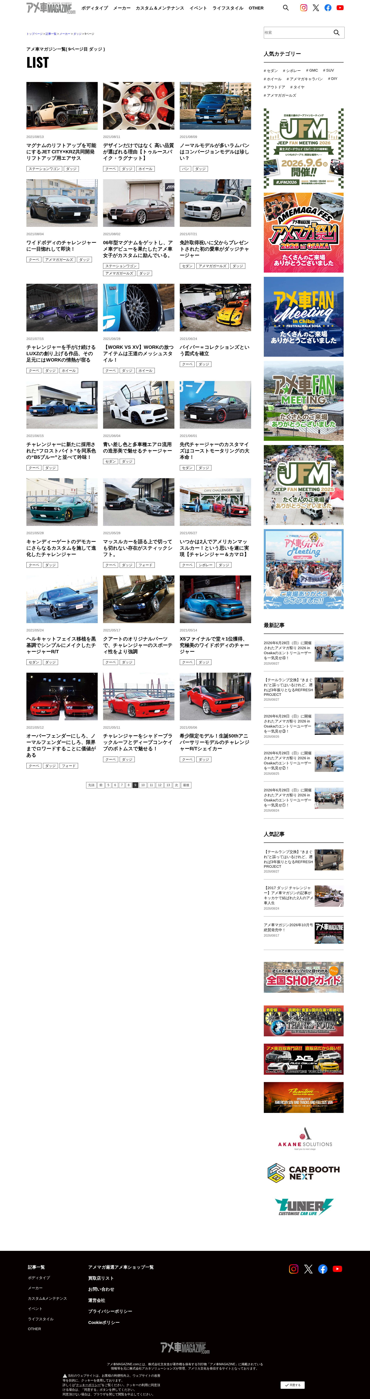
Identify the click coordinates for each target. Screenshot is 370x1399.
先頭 (91, 785)
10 (143, 785)
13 (168, 785)
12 (159, 785)
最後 (186, 785)
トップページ (34, 33)
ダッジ (77, 33)
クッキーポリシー (88, 1385)
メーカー (65, 33)
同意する (293, 1385)
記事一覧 (51, 33)
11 (151, 785)
